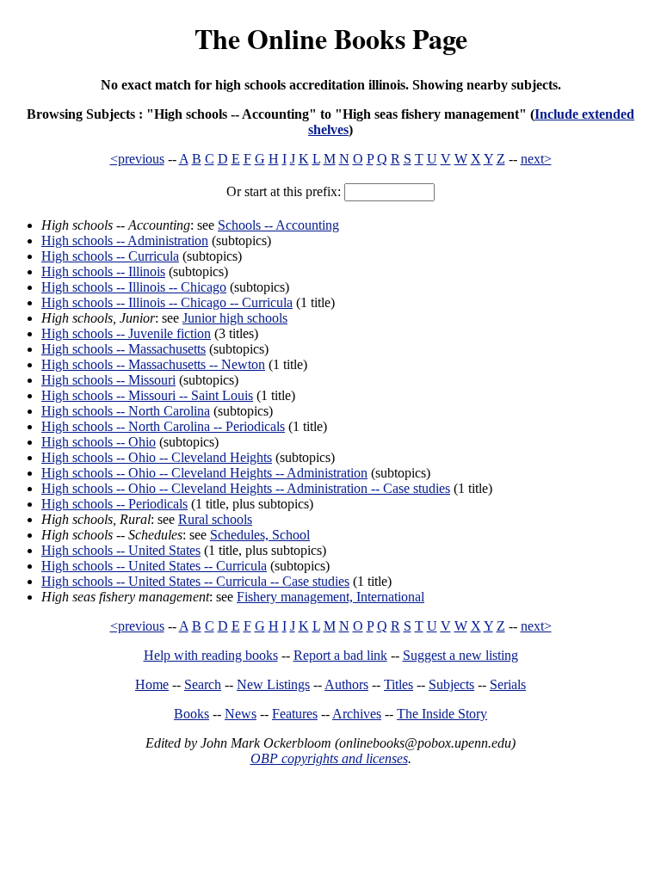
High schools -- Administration (124, 240)
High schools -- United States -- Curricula (154, 565)
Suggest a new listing (460, 655)
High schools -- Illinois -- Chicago (133, 287)
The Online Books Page (331, 38)
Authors (346, 684)
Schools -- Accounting (278, 225)
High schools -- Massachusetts (123, 349)
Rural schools (215, 519)
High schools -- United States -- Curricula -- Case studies (195, 581)
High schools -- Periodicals (114, 503)
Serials (508, 684)
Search (202, 684)
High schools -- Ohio (98, 441)
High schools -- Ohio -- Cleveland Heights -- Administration (204, 472)
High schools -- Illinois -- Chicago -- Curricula (167, 302)
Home (152, 684)
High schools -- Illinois (103, 271)
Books (191, 713)
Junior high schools (234, 318)
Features (295, 713)
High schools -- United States (121, 550)
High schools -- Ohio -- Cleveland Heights (156, 457)
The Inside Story (442, 713)
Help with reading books (211, 655)
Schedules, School (260, 534)
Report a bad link (340, 655)
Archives (356, 713)
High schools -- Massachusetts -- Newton (153, 364)
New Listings (273, 684)
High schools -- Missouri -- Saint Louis (147, 395)
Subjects (451, 684)
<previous (137, 158)
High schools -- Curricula (110, 256)
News (240, 713)
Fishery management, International (330, 596)
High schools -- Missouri (108, 380)
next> (536, 158)
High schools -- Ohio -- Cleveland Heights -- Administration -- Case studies (245, 488)
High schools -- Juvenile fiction (126, 333)
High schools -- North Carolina (125, 411)
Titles (398, 684)
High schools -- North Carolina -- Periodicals (163, 426)
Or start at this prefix (281, 191)
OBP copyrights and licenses (329, 758)
